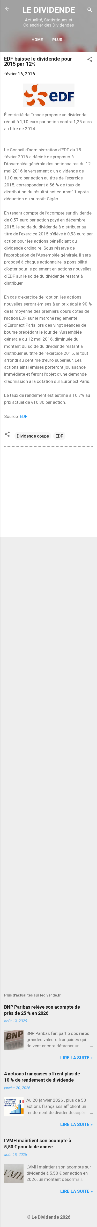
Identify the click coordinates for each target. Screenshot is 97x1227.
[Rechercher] (90, 10)
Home (37, 39)
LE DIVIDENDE (48, 10)
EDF (23, 416)
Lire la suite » (76, 1057)
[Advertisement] (48, 493)
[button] (90, 60)
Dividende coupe (33, 436)
